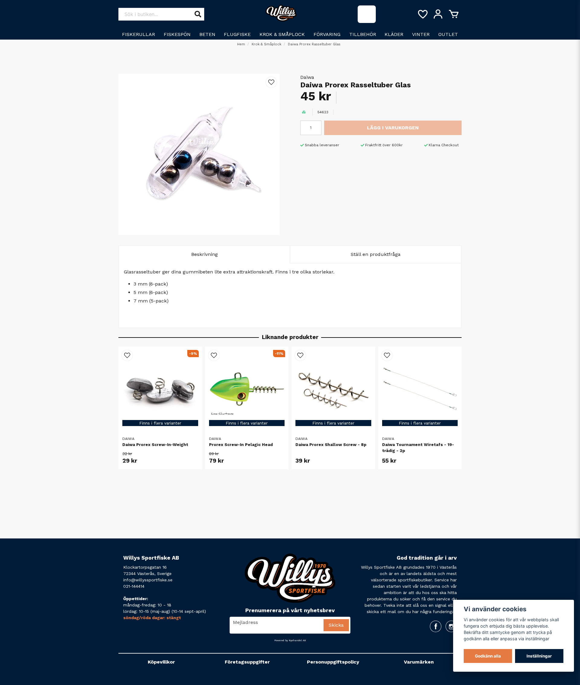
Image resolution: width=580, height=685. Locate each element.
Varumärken (419, 662)
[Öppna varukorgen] (454, 14)
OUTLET (448, 34)
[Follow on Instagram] (451, 626)
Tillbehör (362, 34)
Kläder (394, 34)
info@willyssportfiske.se (147, 579)
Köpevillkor (161, 662)
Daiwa (307, 77)
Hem (241, 44)
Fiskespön (177, 34)
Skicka (336, 625)
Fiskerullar (138, 34)
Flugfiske (237, 34)
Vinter (421, 34)
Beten (207, 34)
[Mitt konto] (438, 14)
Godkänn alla (488, 656)
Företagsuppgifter (247, 662)
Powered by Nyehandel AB (290, 640)
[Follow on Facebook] (435, 626)
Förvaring (327, 34)
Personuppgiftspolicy (333, 662)
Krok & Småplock (282, 34)
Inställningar (539, 656)
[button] (271, 82)
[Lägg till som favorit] (422, 14)
